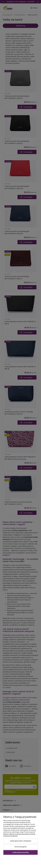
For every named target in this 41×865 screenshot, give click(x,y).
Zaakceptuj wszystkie (20, 852)
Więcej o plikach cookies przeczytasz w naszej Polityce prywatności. (19, 835)
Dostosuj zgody (20, 847)
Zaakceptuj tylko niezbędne (20, 841)
